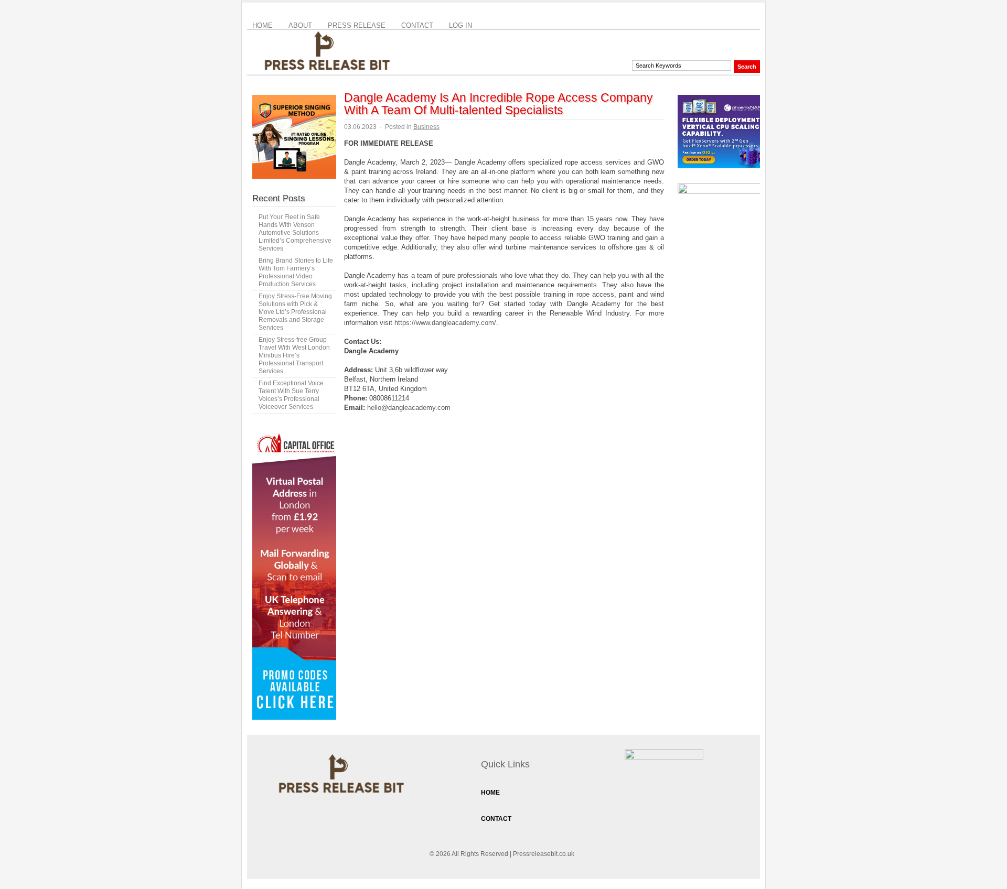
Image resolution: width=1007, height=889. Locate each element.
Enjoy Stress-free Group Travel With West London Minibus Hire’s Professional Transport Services (294, 355)
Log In (460, 25)
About (300, 25)
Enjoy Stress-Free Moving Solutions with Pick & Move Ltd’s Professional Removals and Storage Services (295, 311)
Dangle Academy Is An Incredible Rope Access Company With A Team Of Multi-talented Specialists (498, 104)
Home (262, 25)
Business (426, 127)
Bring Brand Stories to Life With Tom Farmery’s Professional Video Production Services (296, 272)
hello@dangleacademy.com (409, 407)
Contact (417, 25)
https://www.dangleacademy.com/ (445, 323)
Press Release (356, 25)
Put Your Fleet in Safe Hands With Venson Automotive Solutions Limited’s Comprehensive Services (295, 232)
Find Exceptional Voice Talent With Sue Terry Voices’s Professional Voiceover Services (291, 395)
